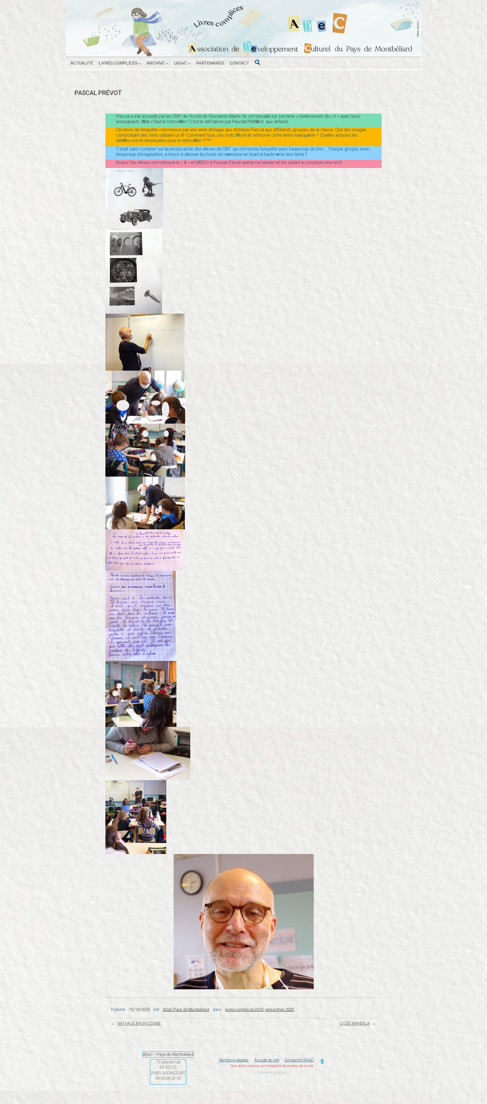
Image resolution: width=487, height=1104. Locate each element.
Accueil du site (266, 1060)
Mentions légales (234, 1060)
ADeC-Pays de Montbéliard (186, 1009)
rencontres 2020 (279, 1009)
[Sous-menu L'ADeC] (189, 63)
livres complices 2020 (244, 1009)
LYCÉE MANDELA (355, 1023)
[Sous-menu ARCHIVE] (167, 63)
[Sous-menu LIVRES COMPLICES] (139, 63)
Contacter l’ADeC (299, 1060)
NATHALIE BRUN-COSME (139, 1023)
